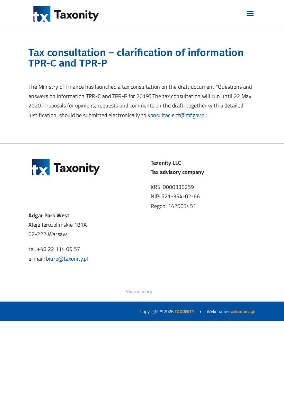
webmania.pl (243, 311)
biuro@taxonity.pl (67, 258)
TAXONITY (184, 311)
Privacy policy (138, 291)
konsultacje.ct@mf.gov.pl (177, 115)
